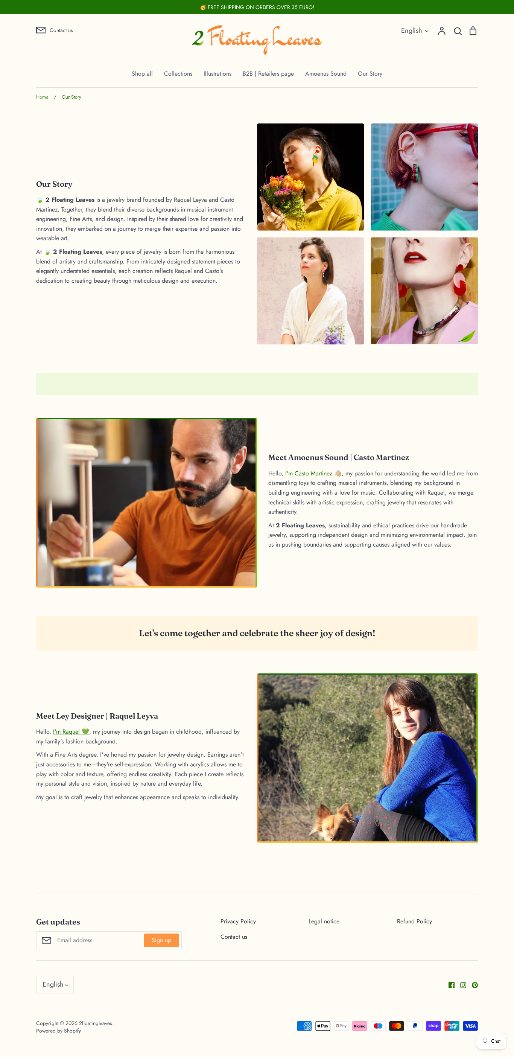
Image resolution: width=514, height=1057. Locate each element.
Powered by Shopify (58, 1030)
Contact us (234, 936)
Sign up (161, 940)
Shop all (142, 73)
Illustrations (217, 73)
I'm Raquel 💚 (71, 731)
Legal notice (324, 921)
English (411, 30)
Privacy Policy (238, 921)
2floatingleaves (95, 1023)
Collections (178, 73)
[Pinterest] (472, 984)
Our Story (370, 73)
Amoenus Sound (326, 73)
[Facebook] (449, 984)
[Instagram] (460, 984)
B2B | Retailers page (268, 73)
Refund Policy (414, 921)
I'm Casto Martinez (309, 473)
